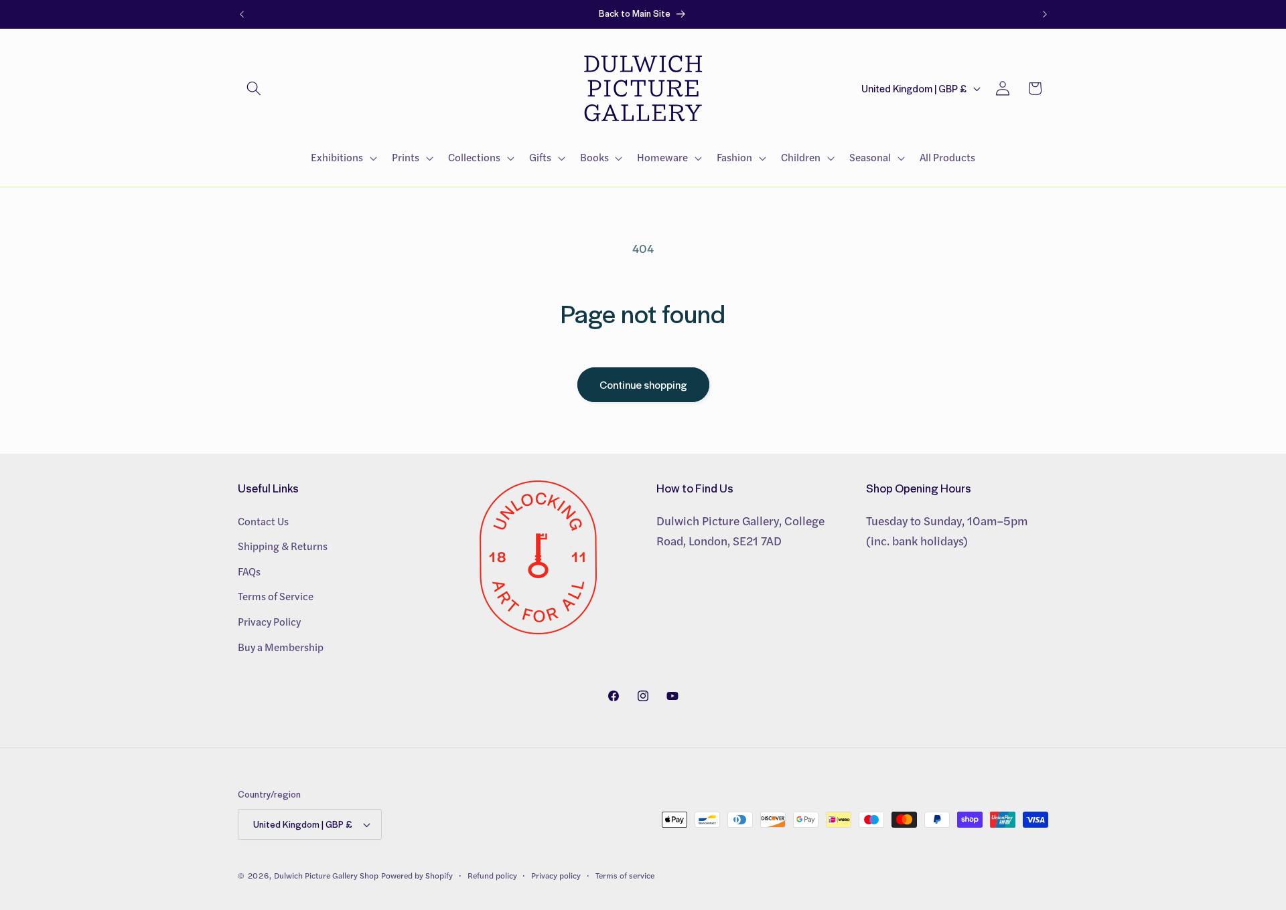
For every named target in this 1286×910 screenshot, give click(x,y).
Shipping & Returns (283, 546)
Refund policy (492, 875)
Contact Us (263, 520)
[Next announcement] (1045, 14)
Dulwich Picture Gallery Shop (326, 875)
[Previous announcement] (242, 14)
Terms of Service (275, 596)
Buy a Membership (281, 646)
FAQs (249, 570)
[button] (254, 88)
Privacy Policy (269, 621)
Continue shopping (643, 384)
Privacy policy (556, 875)
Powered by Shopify (417, 875)
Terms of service (624, 875)
